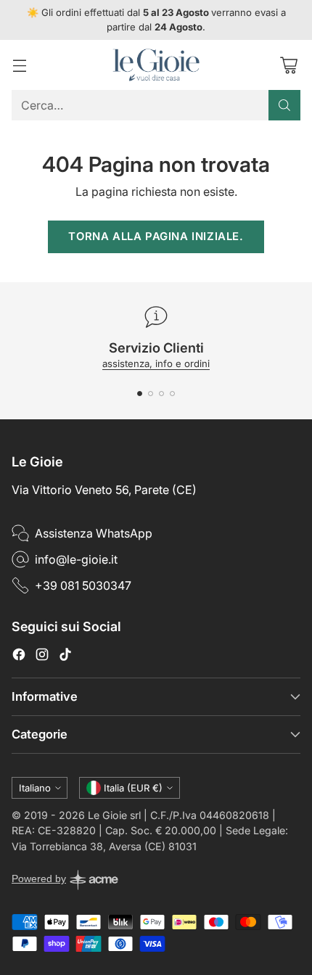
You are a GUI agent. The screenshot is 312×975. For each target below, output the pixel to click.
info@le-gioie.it (76, 559)
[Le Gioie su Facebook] (19, 656)
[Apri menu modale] (19, 65)
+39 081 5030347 (83, 585)
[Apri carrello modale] (288, 65)
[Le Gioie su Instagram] (42, 656)
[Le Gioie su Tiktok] (65, 656)
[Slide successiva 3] (161, 393)
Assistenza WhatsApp (93, 533)
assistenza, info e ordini (156, 363)
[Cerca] (284, 105)
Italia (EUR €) (133, 788)
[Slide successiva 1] (139, 393)
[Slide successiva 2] (150, 393)
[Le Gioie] (156, 65)
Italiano (35, 788)
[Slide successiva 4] (172, 393)
